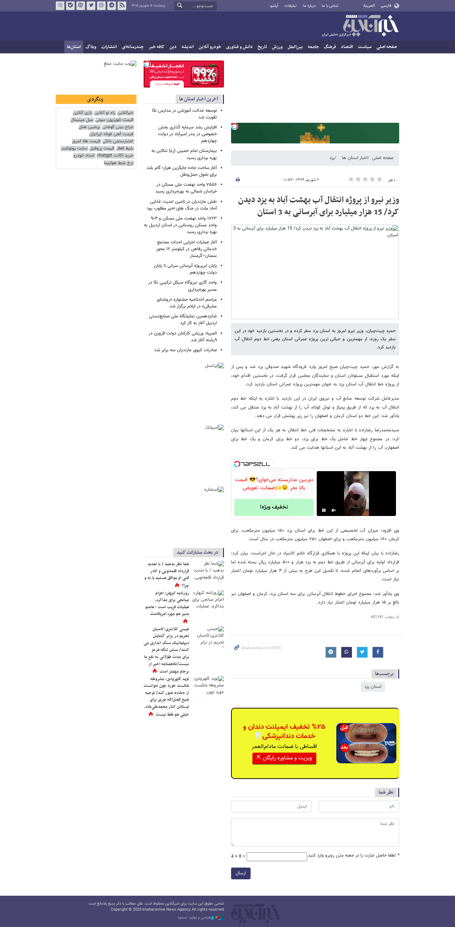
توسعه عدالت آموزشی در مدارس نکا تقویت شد (184, 114)
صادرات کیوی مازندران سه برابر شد (185, 350)
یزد (332, 158)
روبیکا (60, 5)
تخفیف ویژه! (274, 507)
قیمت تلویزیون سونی (114, 120)
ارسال (241, 873)
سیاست (364, 47)
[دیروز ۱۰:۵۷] (208, 686)
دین (173, 47)
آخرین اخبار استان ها (198, 99)
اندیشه (188, 47)
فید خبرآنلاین (122, 5)
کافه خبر (157, 47)
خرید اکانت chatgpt (115, 155)
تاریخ (262, 47)
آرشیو (274, 6)
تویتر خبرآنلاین (91, 5)
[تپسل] (234, 126)
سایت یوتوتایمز (74, 148)
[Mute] (334, 510)
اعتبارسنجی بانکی (117, 141)
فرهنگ (330, 47)
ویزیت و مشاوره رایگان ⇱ (284, 758)
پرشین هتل (89, 127)
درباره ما (309, 6)
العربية (369, 5)
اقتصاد (347, 47)
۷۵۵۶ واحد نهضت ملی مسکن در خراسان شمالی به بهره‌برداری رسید (186, 188)
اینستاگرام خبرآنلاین (101, 5)
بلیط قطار (124, 148)
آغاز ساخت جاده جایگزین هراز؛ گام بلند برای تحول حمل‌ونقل (181, 171)
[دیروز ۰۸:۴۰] (208, 636)
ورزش (277, 47)
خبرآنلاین (360, 26)
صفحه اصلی (386, 47)
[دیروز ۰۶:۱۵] (208, 600)
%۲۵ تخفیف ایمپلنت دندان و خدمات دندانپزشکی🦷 (284, 731)
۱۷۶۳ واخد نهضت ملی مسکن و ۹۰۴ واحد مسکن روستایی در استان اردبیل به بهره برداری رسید (180, 225)
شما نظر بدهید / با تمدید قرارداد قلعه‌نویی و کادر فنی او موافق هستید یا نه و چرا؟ (166, 574)
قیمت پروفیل (102, 148)
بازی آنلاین (82, 113)
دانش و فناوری (239, 47)
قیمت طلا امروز (86, 141)
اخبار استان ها (355, 158)
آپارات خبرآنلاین (80, 5)
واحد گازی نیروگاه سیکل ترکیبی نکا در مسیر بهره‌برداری (182, 286)
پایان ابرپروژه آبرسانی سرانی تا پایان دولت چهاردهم (185, 269)
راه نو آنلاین (104, 113)
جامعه (313, 47)
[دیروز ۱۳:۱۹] (208, 571)
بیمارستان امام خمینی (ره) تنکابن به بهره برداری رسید (184, 154)
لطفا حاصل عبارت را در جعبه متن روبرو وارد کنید (353, 855)
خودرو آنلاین (210, 47)
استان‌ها (74, 47)
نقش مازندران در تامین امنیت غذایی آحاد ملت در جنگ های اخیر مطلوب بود (182, 205)
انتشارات (109, 47)
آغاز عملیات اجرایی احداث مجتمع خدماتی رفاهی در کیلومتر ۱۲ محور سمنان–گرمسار (186, 249)
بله (70, 5)
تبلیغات (290, 6)
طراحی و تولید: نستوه (194, 918)
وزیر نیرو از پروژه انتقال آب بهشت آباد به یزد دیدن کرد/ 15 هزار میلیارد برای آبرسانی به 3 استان (318, 206)
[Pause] (324, 510)
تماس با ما (330, 6)
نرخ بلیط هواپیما (118, 163)
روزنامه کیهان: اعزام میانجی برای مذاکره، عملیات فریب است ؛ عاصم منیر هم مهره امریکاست (167, 604)
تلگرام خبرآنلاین (111, 5)
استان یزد (372, 686)
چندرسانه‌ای (133, 47)
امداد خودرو (84, 155)
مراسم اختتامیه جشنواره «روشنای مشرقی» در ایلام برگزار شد (187, 303)
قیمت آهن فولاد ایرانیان (111, 134)
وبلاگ (91, 47)
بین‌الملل (295, 47)
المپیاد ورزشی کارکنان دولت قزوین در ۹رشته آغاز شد (183, 337)
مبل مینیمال (81, 120)
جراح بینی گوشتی (117, 127)
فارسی (386, 5)
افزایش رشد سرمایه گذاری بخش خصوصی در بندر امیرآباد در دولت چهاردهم (187, 134)
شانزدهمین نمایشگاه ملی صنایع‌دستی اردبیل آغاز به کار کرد (183, 320)
